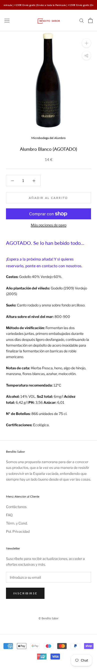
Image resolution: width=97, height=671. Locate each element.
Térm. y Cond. (17, 523)
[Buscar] (81, 20)
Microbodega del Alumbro (48, 138)
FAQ (9, 515)
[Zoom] (86, 43)
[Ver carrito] (90, 20)
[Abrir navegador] (6, 20)
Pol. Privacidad (18, 531)
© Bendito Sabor (48, 618)
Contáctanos (16, 507)
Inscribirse (25, 593)
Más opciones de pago (48, 225)
